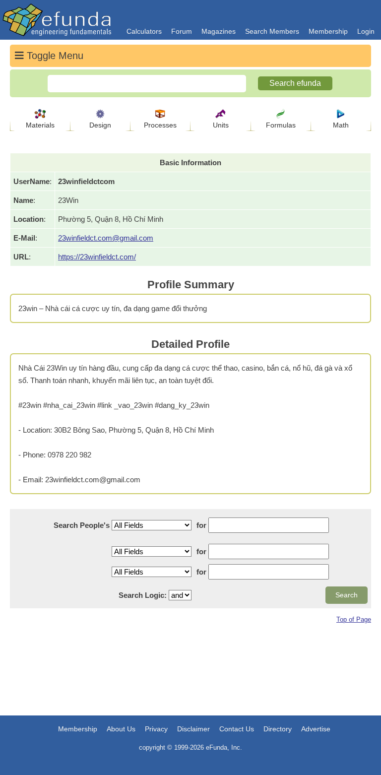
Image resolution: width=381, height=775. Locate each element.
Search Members (272, 31)
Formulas (281, 125)
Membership (328, 31)
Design (100, 125)
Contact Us (236, 729)
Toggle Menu (53, 55)
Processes (160, 125)
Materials (40, 125)
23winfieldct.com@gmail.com (105, 238)
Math (341, 125)
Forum (181, 31)
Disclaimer (193, 729)
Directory (277, 729)
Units (221, 125)
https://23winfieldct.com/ (97, 257)
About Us (121, 729)
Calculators (144, 31)
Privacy (156, 729)
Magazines (218, 31)
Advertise (315, 729)
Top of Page (353, 619)
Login (366, 31)
